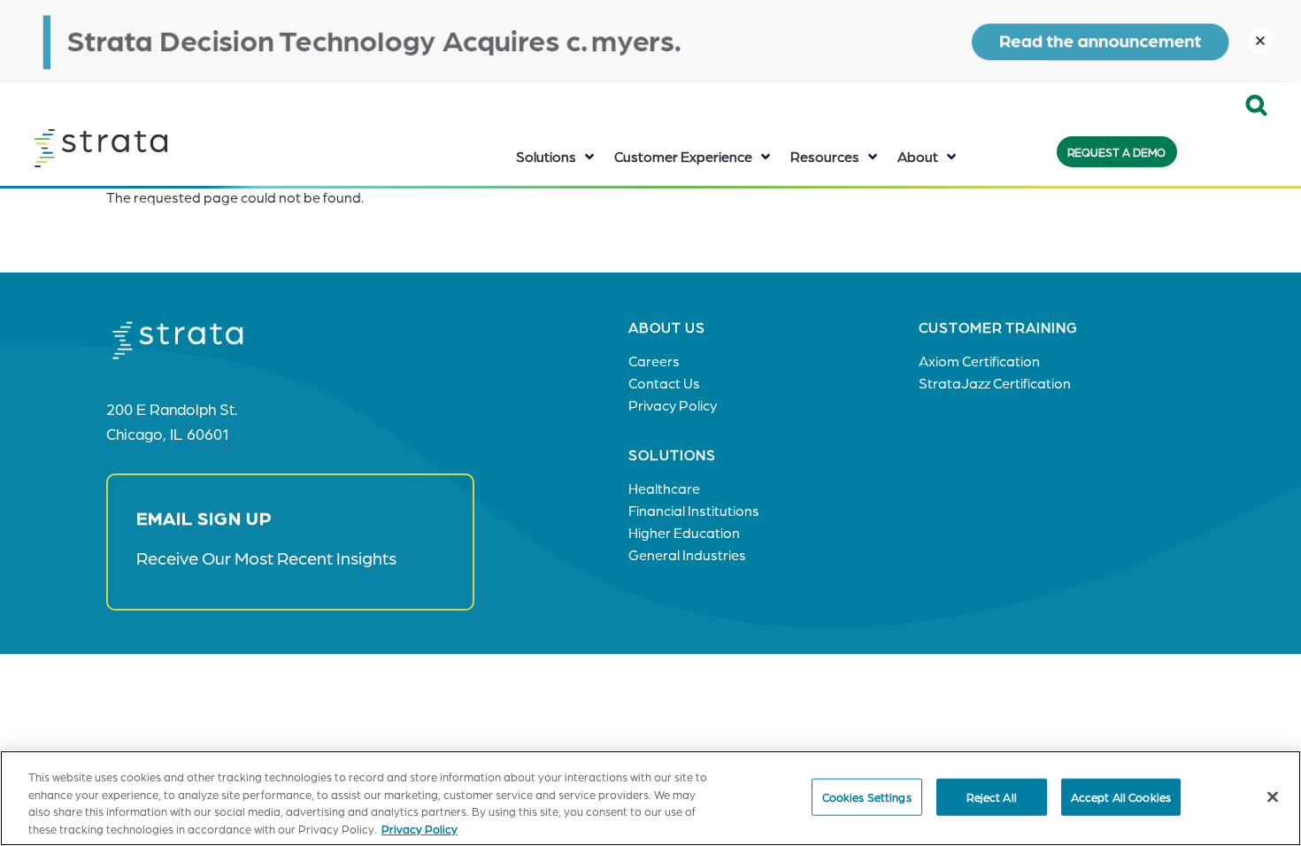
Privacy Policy (419, 827)
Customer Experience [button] (683, 156)
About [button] (917, 156)
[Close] (1272, 796)
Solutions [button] (546, 156)
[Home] (145, 147)
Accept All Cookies (1121, 797)
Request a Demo (1116, 151)
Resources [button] (824, 156)
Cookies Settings (867, 797)
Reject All (991, 797)
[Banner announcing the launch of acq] (650, 40)
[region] (650, 798)
